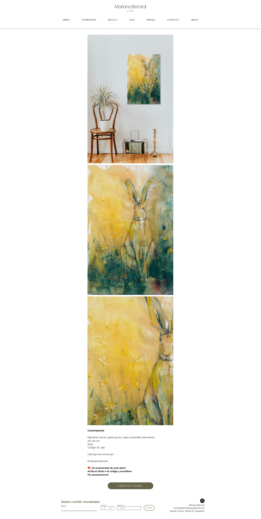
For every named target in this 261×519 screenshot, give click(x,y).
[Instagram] (202, 501)
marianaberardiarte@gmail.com (189, 508)
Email (63, 506)
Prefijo (103, 505)
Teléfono (120, 505)
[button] (66, 20)
